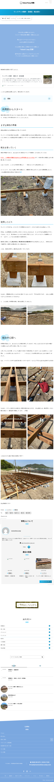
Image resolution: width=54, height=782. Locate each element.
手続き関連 (25, 648)
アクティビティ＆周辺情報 (6, 742)
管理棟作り (25, 625)
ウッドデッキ (25, 635)
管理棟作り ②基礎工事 (10, 576)
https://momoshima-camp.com (28, 543)
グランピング (25, 632)
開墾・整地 (25, 644)
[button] (49, 98)
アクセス (2, 733)
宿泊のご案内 (3, 739)
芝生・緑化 (25, 629)
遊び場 (25, 638)
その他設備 (25, 641)
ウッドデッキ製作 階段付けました (43, 576)
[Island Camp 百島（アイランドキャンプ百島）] (27, 3)
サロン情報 (3, 749)
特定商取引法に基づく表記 (6, 745)
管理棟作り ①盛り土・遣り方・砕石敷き (26, 576)
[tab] (14, 665)
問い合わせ (3, 736)
